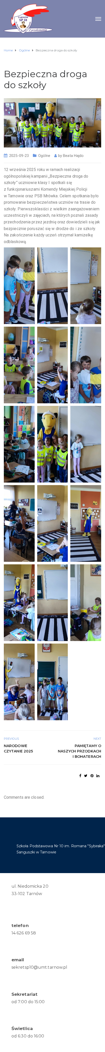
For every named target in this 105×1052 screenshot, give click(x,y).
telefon (20, 925)
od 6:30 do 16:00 (27, 1036)
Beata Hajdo (73, 155)
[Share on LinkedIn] (97, 776)
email (17, 959)
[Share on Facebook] (80, 776)
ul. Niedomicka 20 (29, 886)
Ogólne (44, 155)
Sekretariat (24, 994)
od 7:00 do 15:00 (28, 1001)
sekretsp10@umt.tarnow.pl (39, 967)
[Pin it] (92, 776)
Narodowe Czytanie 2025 (18, 748)
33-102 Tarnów (26, 893)
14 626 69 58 (23, 933)
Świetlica (22, 1028)
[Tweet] (85, 776)
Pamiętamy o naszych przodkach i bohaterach (79, 751)
